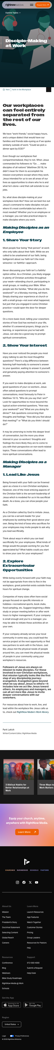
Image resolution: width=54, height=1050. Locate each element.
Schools (34, 870)
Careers (5, 942)
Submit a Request (35, 968)
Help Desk (31, 973)
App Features (33, 917)
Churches (10, 870)
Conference (7, 963)
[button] (11, 1024)
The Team (6, 917)
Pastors (45, 870)
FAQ (29, 948)
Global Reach (8, 937)
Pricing (30, 932)
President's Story (9, 922)
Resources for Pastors (37, 942)
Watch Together (34, 922)
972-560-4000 (33, 963)
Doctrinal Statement (11, 927)
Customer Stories (34, 927)
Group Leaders (33, 937)
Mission (5, 912)
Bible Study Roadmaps (12, 978)
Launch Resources (35, 912)
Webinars (6, 973)
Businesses (22, 870)
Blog (4, 968)
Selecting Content (10, 932)
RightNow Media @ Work (12, 983)
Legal (4, 1036)
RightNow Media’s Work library (32, 712)
